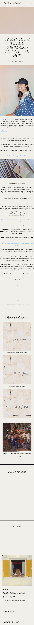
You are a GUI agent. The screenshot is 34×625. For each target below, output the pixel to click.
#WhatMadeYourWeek (10, 305)
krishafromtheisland (11, 3)
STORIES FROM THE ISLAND (23, 305)
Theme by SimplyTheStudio (11, 622)
